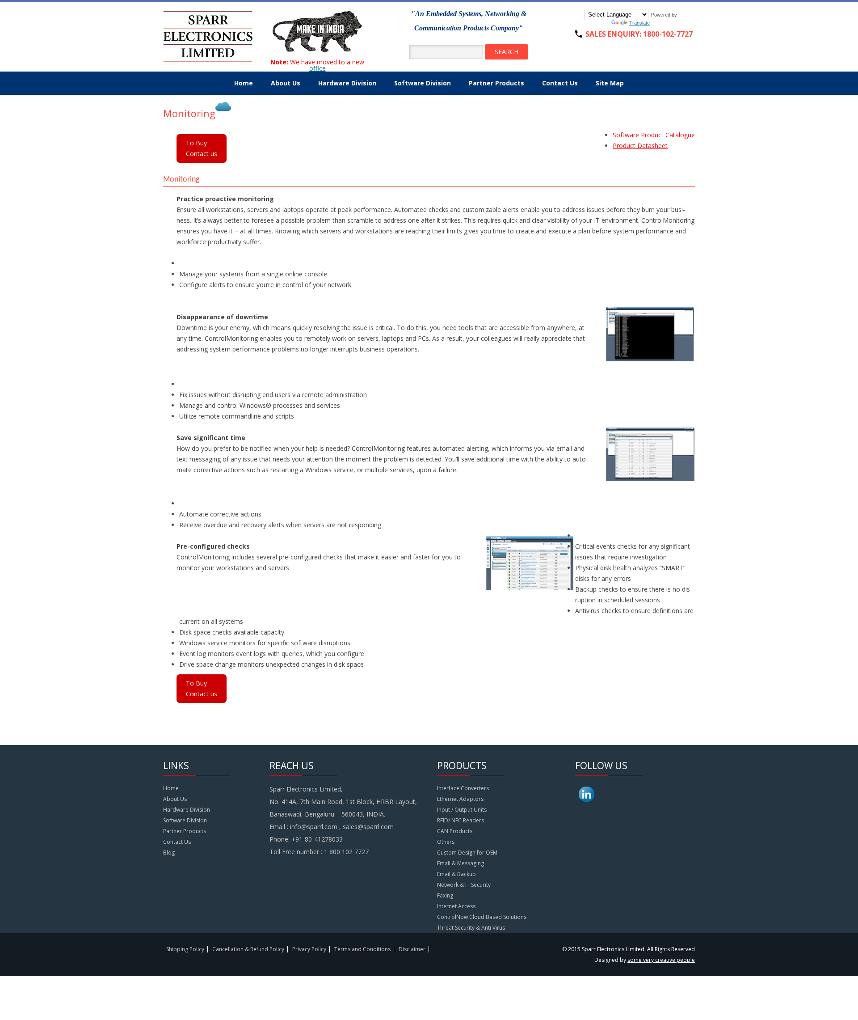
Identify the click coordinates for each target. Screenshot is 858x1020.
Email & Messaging (460, 863)
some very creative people (661, 960)
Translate (639, 22)
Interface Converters (463, 788)
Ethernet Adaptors (460, 799)
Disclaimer (412, 949)
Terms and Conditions (362, 949)
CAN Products (454, 831)
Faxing (445, 895)
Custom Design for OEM (467, 852)
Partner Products (496, 83)
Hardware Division (347, 83)
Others (445, 842)
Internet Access (456, 906)
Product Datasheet (640, 145)
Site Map (610, 83)
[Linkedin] (586, 804)
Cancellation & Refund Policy (248, 949)
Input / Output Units (462, 809)
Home (243, 83)
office (317, 68)
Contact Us (560, 83)
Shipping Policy (185, 949)
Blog (169, 852)
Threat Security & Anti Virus (471, 927)
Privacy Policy (309, 949)
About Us (285, 83)
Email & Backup (456, 874)
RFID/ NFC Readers (460, 820)
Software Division (422, 83)
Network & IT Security (464, 885)
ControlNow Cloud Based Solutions (481, 917)
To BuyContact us (201, 148)
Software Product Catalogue (654, 135)
